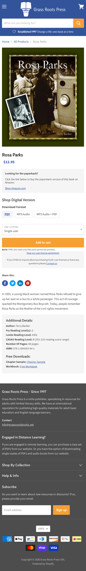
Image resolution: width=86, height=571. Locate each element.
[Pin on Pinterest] (28, 283)
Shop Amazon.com (15, 188)
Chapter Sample (36, 362)
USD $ (41, 528)
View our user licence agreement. (43, 253)
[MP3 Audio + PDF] (47, 219)
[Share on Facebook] (5, 283)
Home (5, 41)
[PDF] (8, 219)
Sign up (61, 510)
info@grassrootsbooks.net (18, 425)
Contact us (51, 263)
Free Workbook (28, 366)
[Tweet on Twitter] (13, 283)
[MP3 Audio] (23, 219)
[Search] (78, 23)
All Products (21, 41)
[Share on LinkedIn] (20, 283)
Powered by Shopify (43, 564)
